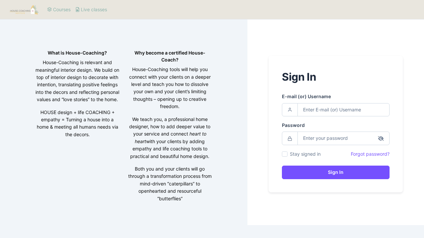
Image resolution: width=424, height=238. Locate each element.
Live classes (93, 9)
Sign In (336, 172)
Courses (61, 9)
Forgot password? (370, 154)
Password (293, 125)
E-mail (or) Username (306, 96)
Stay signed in (305, 154)
